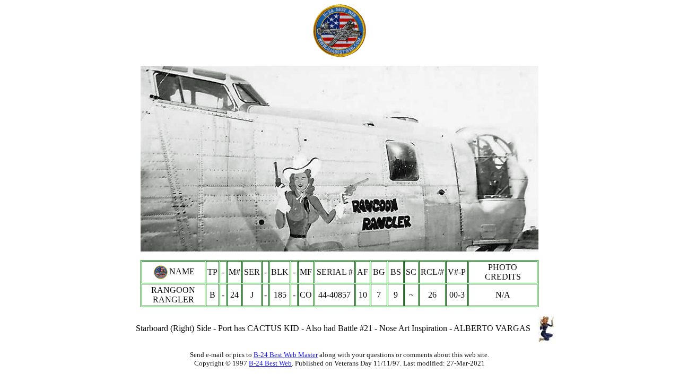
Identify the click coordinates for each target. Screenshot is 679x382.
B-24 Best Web (270, 363)
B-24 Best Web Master (286, 355)
